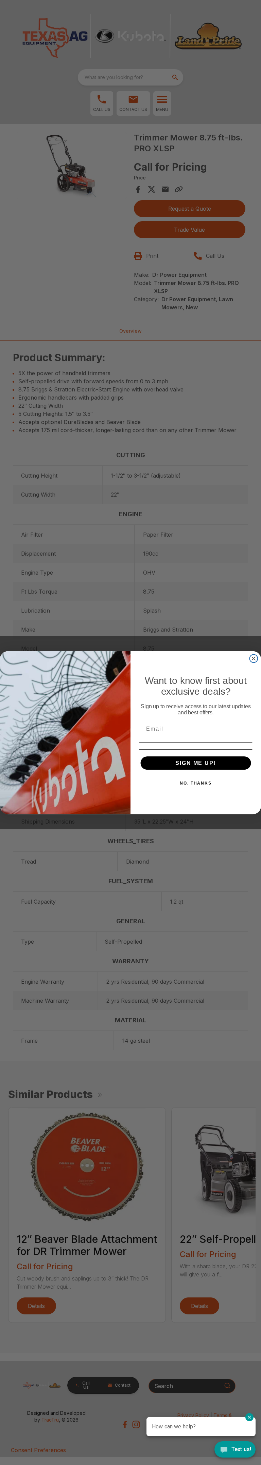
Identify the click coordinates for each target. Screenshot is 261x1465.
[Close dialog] (254, 658)
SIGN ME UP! (195, 763)
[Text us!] (235, 1450)
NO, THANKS (196, 782)
